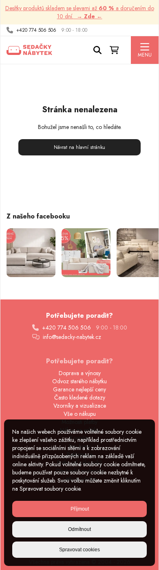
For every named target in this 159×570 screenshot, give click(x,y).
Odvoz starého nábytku (79, 381)
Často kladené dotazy (79, 397)
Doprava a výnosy (80, 373)
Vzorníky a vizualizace (79, 406)
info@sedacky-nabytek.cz (72, 337)
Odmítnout (79, 529)
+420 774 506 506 (36, 30)
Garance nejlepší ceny (79, 389)
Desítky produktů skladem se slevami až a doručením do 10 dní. (79, 12)
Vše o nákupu (80, 414)
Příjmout (80, 509)
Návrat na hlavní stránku (79, 147)
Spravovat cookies (79, 550)
